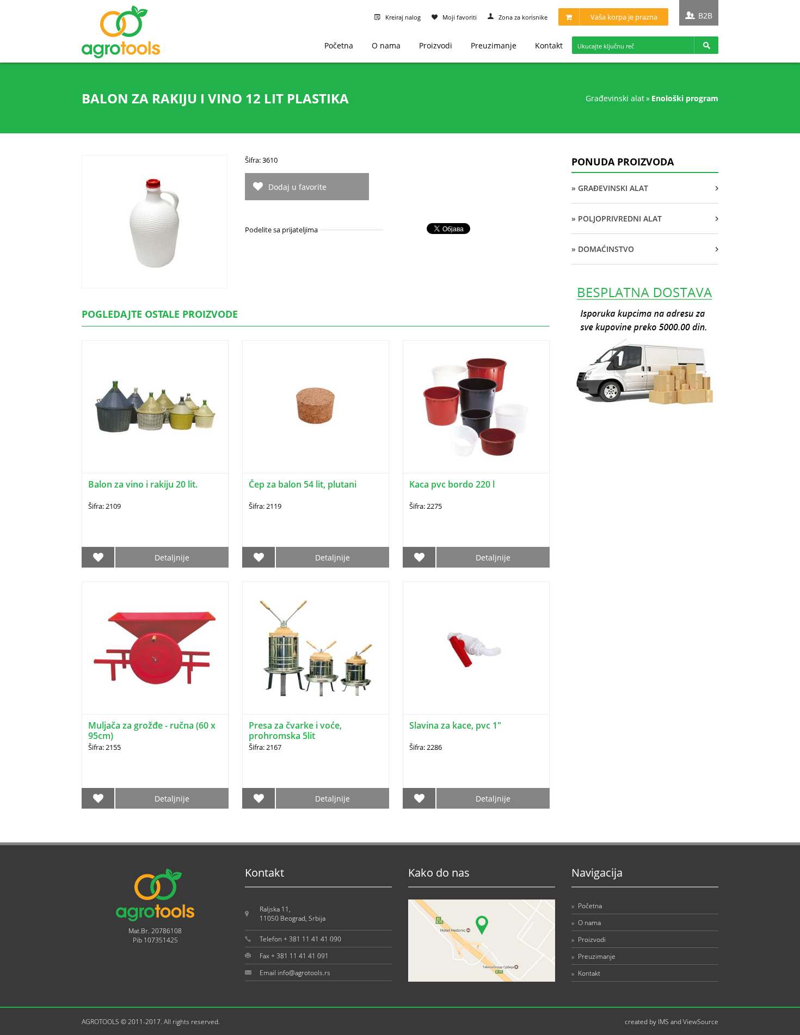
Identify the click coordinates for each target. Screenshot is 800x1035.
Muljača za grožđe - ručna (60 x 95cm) (152, 730)
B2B (705, 15)
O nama (386, 45)
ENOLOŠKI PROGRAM (684, 98)
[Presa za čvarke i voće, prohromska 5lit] (316, 648)
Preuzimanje (493, 45)
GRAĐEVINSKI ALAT (615, 98)
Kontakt (549, 45)
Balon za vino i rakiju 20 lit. (143, 484)
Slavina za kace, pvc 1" (455, 725)
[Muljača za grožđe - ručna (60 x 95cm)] (155, 648)
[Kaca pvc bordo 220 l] (476, 407)
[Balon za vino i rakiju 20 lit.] (155, 407)
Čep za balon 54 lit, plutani (302, 484)
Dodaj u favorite (297, 187)
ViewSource (700, 1021)
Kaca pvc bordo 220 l (452, 484)
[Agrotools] (121, 55)
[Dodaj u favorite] (98, 557)
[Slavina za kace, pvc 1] (476, 648)
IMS (663, 1021)
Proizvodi (435, 45)
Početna (338, 45)
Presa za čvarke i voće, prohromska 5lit (295, 730)
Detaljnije (172, 557)
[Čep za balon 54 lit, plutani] (316, 407)
